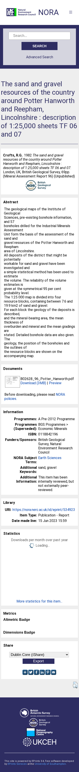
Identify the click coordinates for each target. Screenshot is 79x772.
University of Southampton (50, 764)
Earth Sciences (49, 458)
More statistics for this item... (39, 601)
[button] (75, 685)
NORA (48, 12)
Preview (55, 383)
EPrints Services (17, 764)
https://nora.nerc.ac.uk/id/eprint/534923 (44, 510)
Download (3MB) (33, 383)
